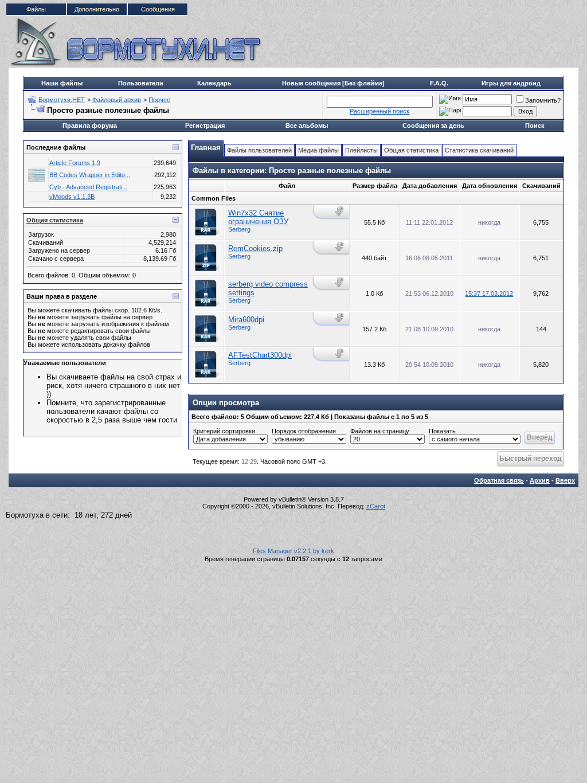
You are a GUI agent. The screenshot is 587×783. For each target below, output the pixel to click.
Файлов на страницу (379, 431)
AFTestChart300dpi (260, 355)
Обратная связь (499, 480)
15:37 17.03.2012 (489, 293)
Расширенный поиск (379, 111)
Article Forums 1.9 (74, 162)
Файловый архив (116, 99)
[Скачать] (340, 211)
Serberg (239, 229)
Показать (442, 431)
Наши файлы (62, 83)
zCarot (375, 506)
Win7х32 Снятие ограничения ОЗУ (258, 217)
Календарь (214, 83)
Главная (206, 147)
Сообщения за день (433, 125)
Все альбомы (306, 125)
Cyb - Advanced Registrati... (88, 186)
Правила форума (89, 125)
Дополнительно (97, 9)
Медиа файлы (318, 150)
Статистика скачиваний (479, 150)
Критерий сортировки (224, 431)
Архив (540, 480)
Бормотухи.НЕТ (61, 99)
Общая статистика (54, 220)
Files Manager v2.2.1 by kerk (293, 550)
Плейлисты (361, 150)
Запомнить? (543, 100)
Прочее (159, 99)
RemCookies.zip (255, 248)
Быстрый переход (530, 458)
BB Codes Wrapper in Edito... (89, 174)
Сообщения (158, 9)
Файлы (36, 9)
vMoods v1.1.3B (72, 196)
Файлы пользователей (259, 150)
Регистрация (205, 125)
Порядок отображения (304, 431)
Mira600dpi (246, 319)
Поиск (535, 125)
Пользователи (140, 83)
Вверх (565, 480)
